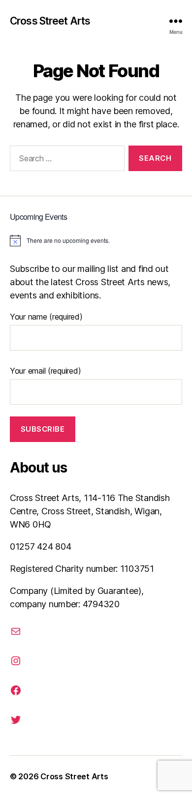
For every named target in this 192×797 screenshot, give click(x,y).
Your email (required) (45, 371)
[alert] (96, 240)
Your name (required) (46, 317)
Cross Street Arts (50, 21)
